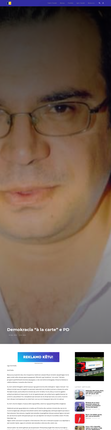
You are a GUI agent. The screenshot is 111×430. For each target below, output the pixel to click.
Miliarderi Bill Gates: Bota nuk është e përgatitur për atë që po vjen (94, 392)
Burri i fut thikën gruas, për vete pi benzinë (94, 415)
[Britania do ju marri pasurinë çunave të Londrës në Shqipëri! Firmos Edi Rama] (80, 407)
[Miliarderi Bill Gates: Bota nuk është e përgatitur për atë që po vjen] (80, 395)
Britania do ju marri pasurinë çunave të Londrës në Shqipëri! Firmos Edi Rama (93, 405)
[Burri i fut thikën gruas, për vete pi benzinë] (80, 419)
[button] (99, 3)
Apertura (88, 409)
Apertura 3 (89, 395)
